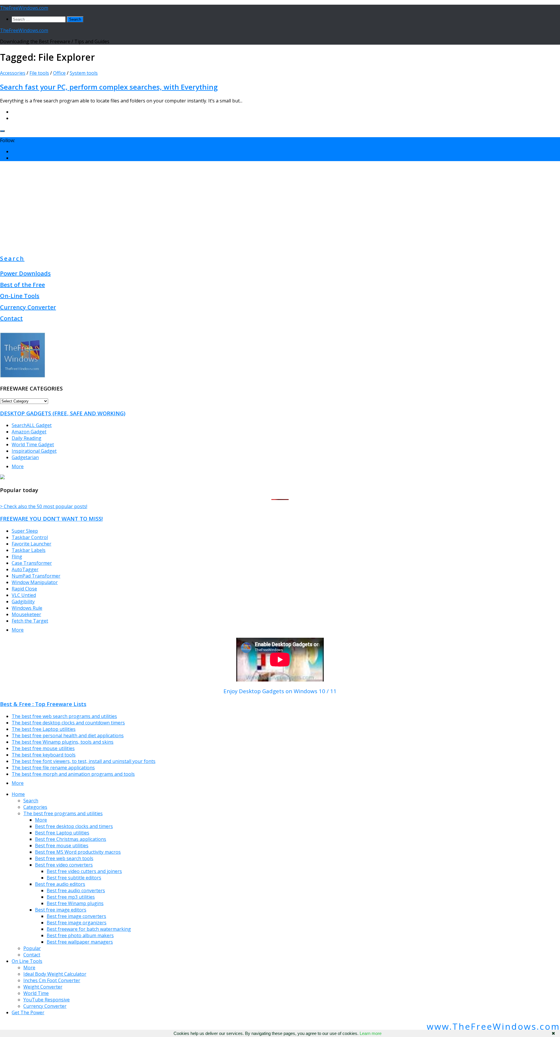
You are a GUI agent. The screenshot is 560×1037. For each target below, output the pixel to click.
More (18, 466)
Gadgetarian (25, 457)
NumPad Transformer (36, 576)
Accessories (12, 73)
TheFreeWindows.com (24, 8)
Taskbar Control (30, 537)
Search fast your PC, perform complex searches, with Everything (109, 87)
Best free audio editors (60, 884)
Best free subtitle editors (74, 877)
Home (18, 794)
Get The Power (28, 1012)
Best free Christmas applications (70, 839)
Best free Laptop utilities (62, 832)
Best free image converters (76, 916)
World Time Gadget (33, 444)
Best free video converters (64, 865)
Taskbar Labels (29, 550)
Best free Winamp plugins (75, 903)
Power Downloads (25, 273)
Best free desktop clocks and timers (74, 826)
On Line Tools (27, 961)
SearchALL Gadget (32, 425)
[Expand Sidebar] (2, 131)
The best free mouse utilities (43, 748)
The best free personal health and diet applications (68, 735)
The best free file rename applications (53, 767)
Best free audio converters (76, 890)
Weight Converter (42, 987)
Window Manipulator (35, 582)
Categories (35, 807)
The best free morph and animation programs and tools (73, 774)
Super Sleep (25, 531)
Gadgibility (23, 601)
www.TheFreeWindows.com (493, 1026)
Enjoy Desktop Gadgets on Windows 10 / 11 (280, 691)
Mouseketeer (26, 614)
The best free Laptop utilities (44, 729)
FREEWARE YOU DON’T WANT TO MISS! (51, 518)
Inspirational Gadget (34, 451)
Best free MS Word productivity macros (78, 852)
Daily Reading (26, 438)
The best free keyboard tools (44, 755)
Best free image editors (60, 910)
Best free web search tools (64, 858)
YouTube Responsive (46, 999)
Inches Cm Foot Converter (51, 980)
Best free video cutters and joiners (84, 871)
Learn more (371, 1033)
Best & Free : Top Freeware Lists (43, 703)
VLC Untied (24, 595)
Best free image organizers (76, 922)
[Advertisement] (280, 207)
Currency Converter (28, 307)
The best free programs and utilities (63, 813)
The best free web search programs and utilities (64, 716)
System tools (84, 73)
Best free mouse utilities (61, 845)
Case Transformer (32, 563)
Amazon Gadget (29, 431)
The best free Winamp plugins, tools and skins (62, 742)
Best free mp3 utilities (71, 897)
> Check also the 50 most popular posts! (43, 506)
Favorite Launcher (31, 544)
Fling (17, 556)
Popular (32, 948)
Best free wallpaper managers (80, 942)
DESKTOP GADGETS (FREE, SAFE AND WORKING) (62, 413)
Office (59, 73)
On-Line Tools (19, 296)
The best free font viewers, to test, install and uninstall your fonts (83, 761)
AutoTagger (25, 569)
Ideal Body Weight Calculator (54, 974)
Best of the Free (22, 285)
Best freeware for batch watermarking (89, 929)
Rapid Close (24, 588)
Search (12, 258)
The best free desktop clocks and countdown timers (68, 722)
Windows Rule (27, 608)
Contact (11, 318)
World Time (36, 993)
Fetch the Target (30, 621)
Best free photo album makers (80, 935)
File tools (39, 73)
